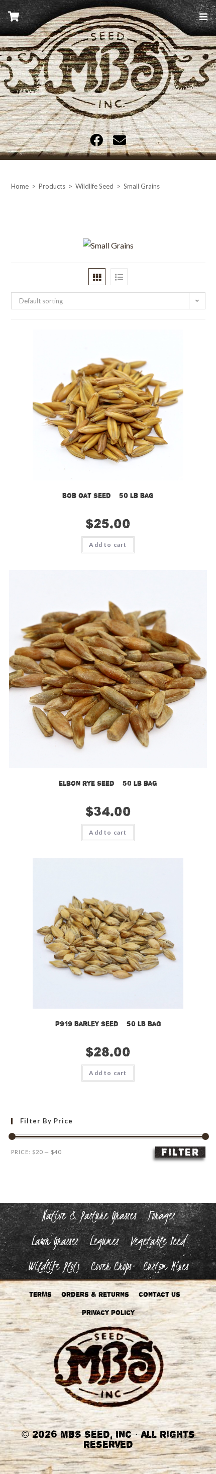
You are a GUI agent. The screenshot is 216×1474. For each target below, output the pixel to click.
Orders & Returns (95, 1294)
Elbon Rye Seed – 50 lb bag (108, 783)
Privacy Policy (108, 1312)
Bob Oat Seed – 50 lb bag (108, 496)
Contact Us (159, 1294)
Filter (180, 1152)
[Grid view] (96, 276)
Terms (40, 1294)
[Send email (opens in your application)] (117, 139)
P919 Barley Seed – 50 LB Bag (108, 1024)
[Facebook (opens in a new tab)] (99, 139)
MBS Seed (108, 79)
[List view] (119, 276)
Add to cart (108, 544)
